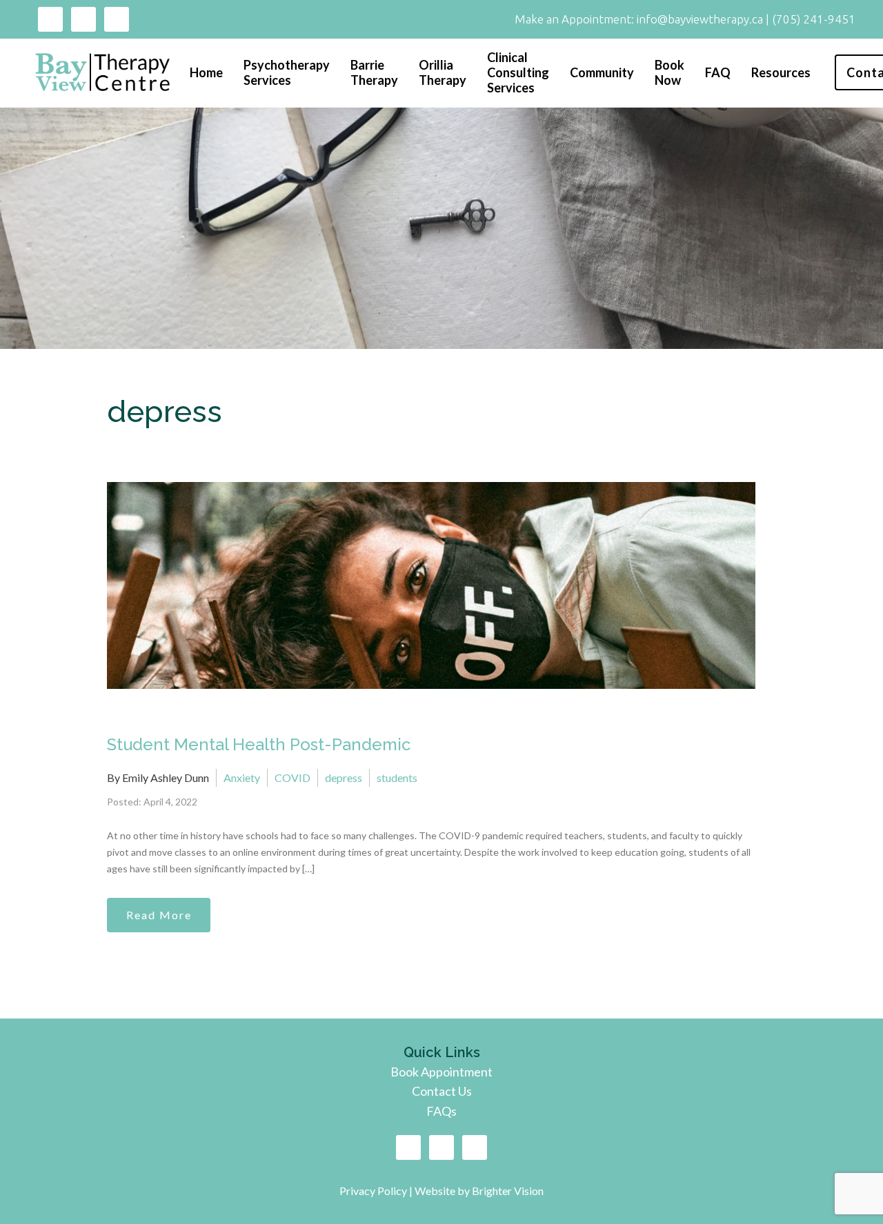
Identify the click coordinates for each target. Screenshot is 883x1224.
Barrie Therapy (374, 72)
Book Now (669, 72)
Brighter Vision (508, 1190)
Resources (781, 72)
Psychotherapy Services (287, 72)
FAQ (718, 72)
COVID (292, 777)
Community (602, 72)
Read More (159, 914)
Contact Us (442, 1090)
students (397, 777)
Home (206, 72)
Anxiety (242, 777)
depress (343, 777)
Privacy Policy (374, 1190)
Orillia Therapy (442, 72)
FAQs (441, 1110)
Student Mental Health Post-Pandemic (258, 744)
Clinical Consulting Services (518, 72)
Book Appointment (441, 1071)
